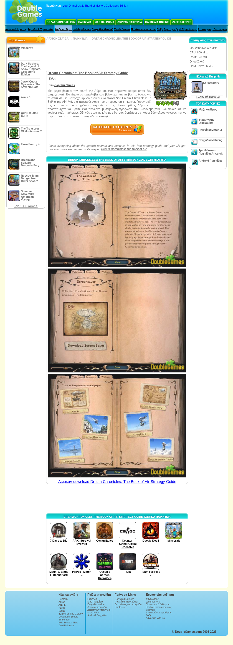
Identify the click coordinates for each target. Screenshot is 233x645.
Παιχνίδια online (157, 22)
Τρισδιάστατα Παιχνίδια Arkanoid (211, 152)
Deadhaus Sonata (68, 616)
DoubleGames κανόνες (159, 607)
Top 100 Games (26, 206)
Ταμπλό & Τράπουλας (41, 29)
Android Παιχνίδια (210, 160)
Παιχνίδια (84, 22)
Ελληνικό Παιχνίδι (208, 97)
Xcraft (61, 601)
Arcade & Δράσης (16, 29)
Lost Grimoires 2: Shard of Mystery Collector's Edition (95, 5)
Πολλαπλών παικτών (61, 22)
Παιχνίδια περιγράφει (126, 601)
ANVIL (62, 604)
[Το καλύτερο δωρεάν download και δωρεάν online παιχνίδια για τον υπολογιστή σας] (25, 12)
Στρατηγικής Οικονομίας (213, 29)
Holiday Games (82, 29)
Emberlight (64, 619)
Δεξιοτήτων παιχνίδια (98, 609)
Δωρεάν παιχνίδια (129, 22)
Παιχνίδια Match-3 (102, 29)
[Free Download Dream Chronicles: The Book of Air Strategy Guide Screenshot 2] (117, 320)
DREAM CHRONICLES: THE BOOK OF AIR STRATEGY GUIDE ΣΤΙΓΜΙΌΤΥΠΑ (117, 159)
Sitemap (150, 609)
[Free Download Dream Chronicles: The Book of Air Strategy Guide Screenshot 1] (117, 215)
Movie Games (122, 29)
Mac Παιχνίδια (104, 22)
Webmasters (153, 601)
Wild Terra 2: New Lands (68, 624)
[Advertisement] (117, 55)
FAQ (148, 615)
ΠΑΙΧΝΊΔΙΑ (80, 38)
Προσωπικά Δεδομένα (158, 604)
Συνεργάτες (152, 599)
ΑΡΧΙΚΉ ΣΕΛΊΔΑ (57, 38)
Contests (120, 607)
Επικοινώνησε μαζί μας (158, 612)
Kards (61, 607)
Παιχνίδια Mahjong (210, 140)
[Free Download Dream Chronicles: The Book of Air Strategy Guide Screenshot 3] (117, 426)
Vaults (61, 610)
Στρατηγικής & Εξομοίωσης (180, 29)
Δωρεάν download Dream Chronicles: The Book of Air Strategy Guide (117, 482)
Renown (63, 599)
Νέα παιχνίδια (68, 594)
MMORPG (93, 612)
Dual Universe (66, 625)
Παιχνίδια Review (124, 599)
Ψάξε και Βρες (181, 22)
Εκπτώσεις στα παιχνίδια (128, 604)
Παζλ (160, 29)
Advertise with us (155, 618)
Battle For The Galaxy (70, 613)
